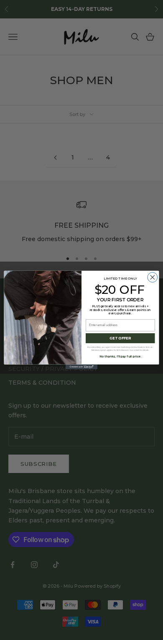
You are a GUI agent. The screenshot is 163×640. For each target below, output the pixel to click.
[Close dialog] (153, 277)
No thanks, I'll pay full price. (120, 356)
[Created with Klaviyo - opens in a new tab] (81, 367)
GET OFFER (120, 338)
